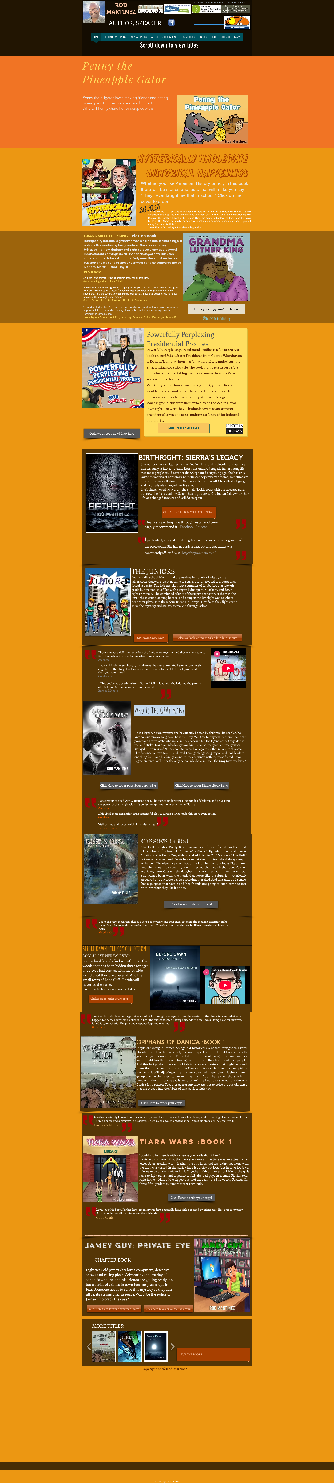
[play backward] (89, 1346)
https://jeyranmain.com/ (199, 553)
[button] (104, 1346)
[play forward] (172, 1346)
